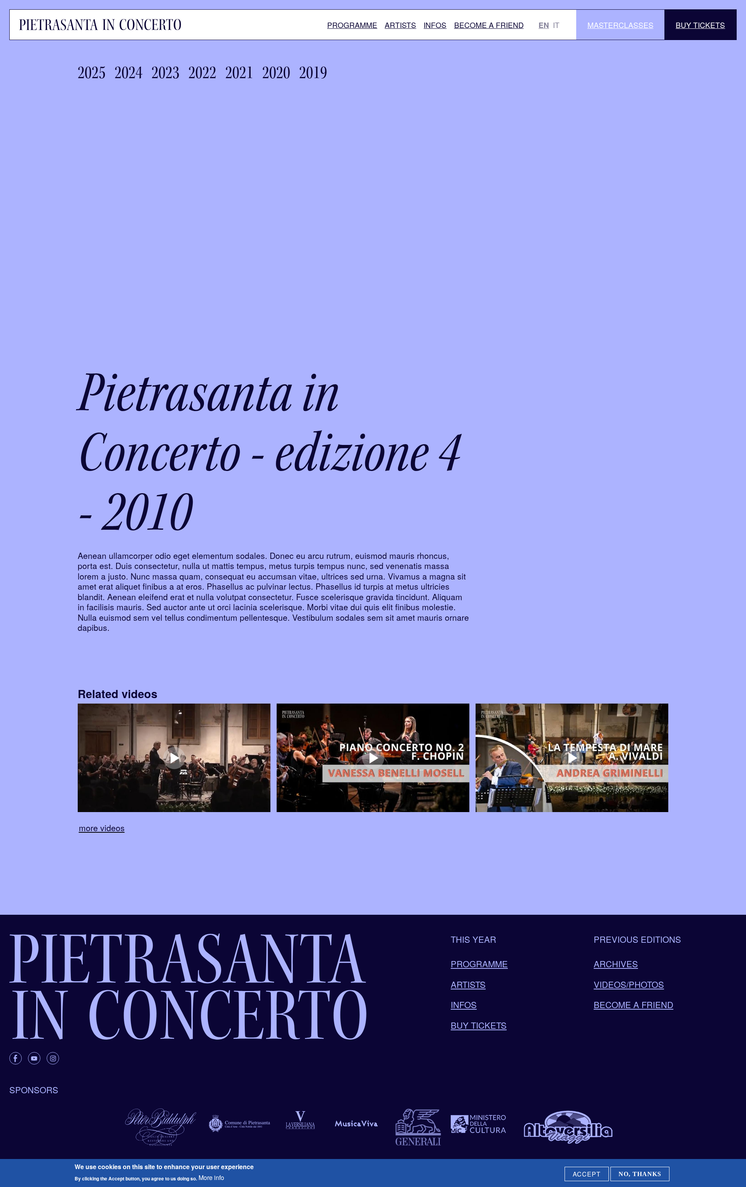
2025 (92, 72)
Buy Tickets (700, 24)
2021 (239, 72)
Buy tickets (479, 1025)
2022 (202, 72)
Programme (352, 24)
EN (544, 24)
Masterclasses (620, 24)
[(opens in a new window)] (174, 758)
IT (556, 24)
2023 (166, 72)
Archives (616, 964)
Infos (435, 24)
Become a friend (489, 24)
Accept (587, 1173)
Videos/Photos (629, 984)
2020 (276, 72)
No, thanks (640, 1174)
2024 (129, 72)
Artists (400, 24)
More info (211, 1177)
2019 (313, 72)
